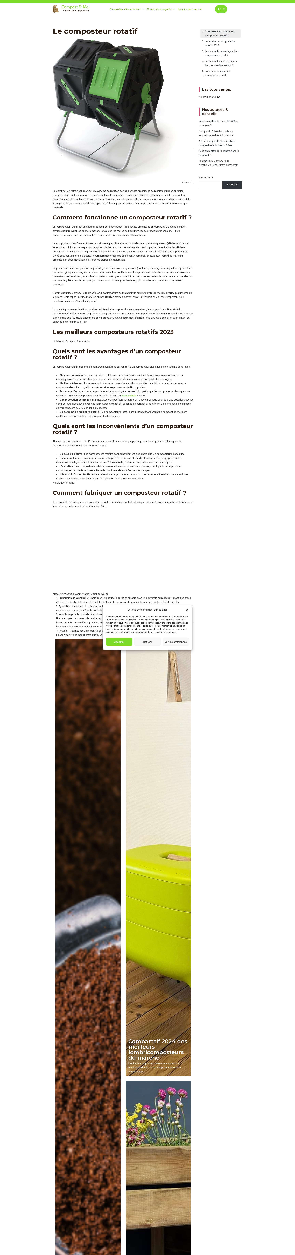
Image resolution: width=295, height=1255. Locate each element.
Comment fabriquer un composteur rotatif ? (217, 73)
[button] (187, 609)
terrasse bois (128, 395)
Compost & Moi (75, 6)
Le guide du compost (190, 9)
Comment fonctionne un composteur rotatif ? (219, 33)
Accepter (119, 641)
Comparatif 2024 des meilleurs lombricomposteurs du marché (157, 1049)
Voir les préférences (176, 641)
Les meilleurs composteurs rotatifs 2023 (220, 43)
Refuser (147, 641)
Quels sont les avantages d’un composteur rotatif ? (221, 53)
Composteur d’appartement (125, 9)
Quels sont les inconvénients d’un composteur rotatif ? (221, 63)
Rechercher (206, 177)
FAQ (219, 9)
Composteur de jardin (159, 9)
